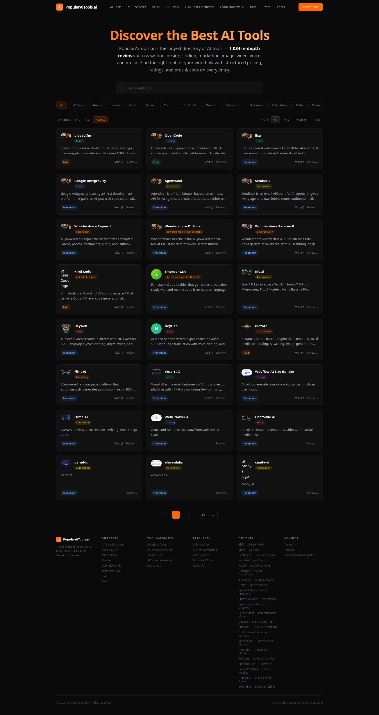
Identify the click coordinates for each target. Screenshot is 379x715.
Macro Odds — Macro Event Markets (256, 642)
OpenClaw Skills (111, 565)
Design (211, 105)
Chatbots (190, 105)
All (62, 105)
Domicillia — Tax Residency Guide (255, 679)
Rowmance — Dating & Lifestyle (253, 606)
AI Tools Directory (112, 544)
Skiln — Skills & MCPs (252, 544)
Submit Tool (310, 7)
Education (279, 105)
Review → (132, 162)
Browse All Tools (203, 560)
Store (266, 7)
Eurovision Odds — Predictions (257, 599)
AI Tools (116, 7)
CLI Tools (172, 7)
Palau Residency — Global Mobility (254, 670)
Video (116, 105)
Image (97, 105)
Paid (317, 119)
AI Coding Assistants (159, 560)
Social (316, 105)
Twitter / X (290, 544)
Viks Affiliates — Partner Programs (253, 592)
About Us (198, 565)
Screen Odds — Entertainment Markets (257, 614)
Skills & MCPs (110, 550)
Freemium (302, 119)
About (281, 7)
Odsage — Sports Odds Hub (256, 622)
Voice (133, 105)
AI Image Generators (160, 550)
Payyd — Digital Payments (254, 565)
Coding (169, 105)
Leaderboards (230, 7)
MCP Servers (137, 7)
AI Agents (108, 560)
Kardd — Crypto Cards (252, 560)
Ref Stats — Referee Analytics (257, 658)
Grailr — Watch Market (253, 585)
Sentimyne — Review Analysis (257, 555)
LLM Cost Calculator (199, 7)
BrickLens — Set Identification (257, 579)
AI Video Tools (155, 555)
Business (256, 105)
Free (286, 119)
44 (203, 515)
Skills (156, 7)
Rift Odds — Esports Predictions (258, 627)
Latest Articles (201, 555)
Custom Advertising (205, 550)
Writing (78, 105)
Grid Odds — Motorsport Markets (254, 634)
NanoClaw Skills (111, 571)
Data (299, 105)
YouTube (289, 550)
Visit (117, 162)
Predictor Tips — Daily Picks (255, 664)
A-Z (87, 119)
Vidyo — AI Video (249, 550)
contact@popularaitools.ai (300, 555)
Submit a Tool (201, 544)
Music (150, 105)
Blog (253, 7)
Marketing (233, 105)
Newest (100, 119)
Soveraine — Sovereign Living (257, 686)
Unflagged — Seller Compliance (250, 572)
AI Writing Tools (156, 544)
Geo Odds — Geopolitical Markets (254, 651)
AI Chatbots (154, 565)
